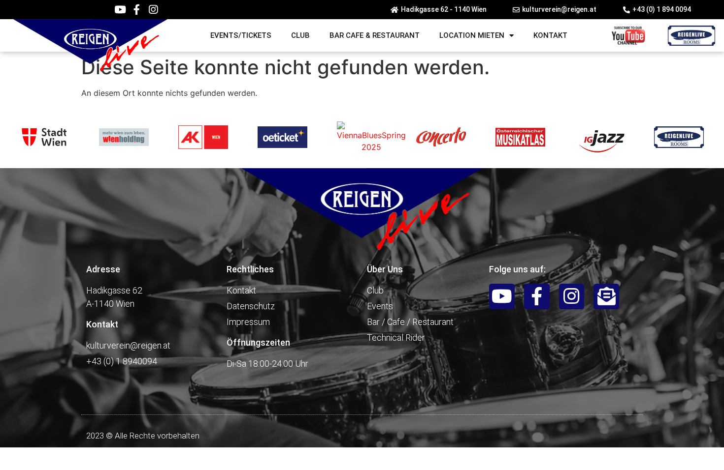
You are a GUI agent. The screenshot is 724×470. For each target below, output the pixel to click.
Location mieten (471, 35)
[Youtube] (120, 9)
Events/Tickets (240, 35)
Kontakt (550, 35)
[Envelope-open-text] (606, 296)
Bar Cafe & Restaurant (374, 35)
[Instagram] (153, 9)
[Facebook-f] (137, 9)
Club (300, 35)
